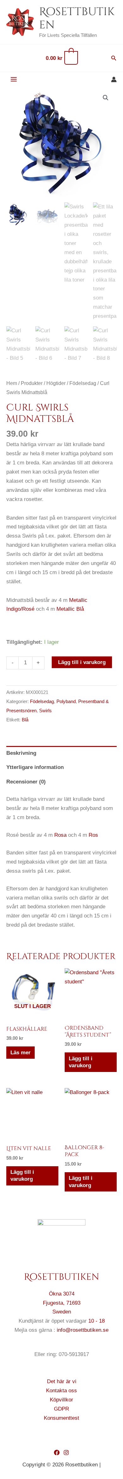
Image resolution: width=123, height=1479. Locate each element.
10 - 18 (96, 1321)
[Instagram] (66, 1452)
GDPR (61, 1409)
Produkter (32, 383)
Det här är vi (61, 1381)
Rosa (60, 835)
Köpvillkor (61, 1400)
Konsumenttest (61, 1418)
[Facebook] (57, 1452)
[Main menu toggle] (13, 79)
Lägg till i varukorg (82, 662)
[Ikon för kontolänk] (114, 79)
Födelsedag (82, 383)
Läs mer (20, 1053)
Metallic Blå (70, 609)
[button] (114, 58)
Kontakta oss (61, 1391)
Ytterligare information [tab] (35, 767)
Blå (25, 719)
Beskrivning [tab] (21, 753)
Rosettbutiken (76, 18)
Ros (93, 835)
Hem (11, 383)
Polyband (66, 701)
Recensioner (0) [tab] (26, 782)
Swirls (45, 710)
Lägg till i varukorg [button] (80, 1062)
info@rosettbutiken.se (82, 1330)
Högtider (56, 383)
